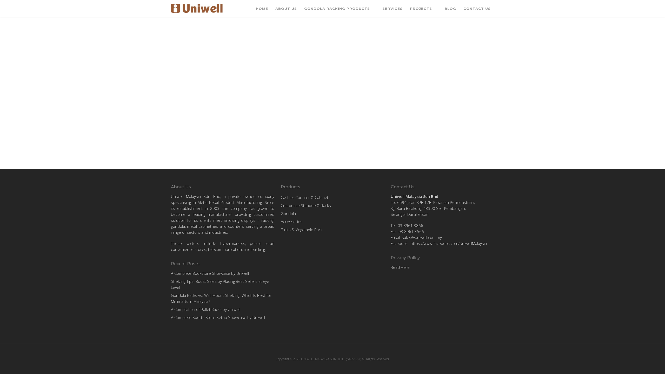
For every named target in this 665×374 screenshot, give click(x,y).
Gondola (288, 213)
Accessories (291, 221)
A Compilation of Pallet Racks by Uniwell (205, 309)
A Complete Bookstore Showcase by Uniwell (210, 273)
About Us (286, 8)
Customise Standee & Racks (306, 205)
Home (262, 8)
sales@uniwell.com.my (422, 237)
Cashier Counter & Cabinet (304, 197)
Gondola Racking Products (337, 8)
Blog (450, 8)
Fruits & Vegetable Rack (301, 229)
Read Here (400, 267)
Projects (421, 8)
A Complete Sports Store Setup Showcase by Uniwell (218, 317)
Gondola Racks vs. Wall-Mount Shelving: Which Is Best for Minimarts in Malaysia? (221, 298)
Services (392, 8)
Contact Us (477, 8)
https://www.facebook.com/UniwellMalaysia (449, 243)
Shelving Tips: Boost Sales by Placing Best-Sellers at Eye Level (220, 284)
